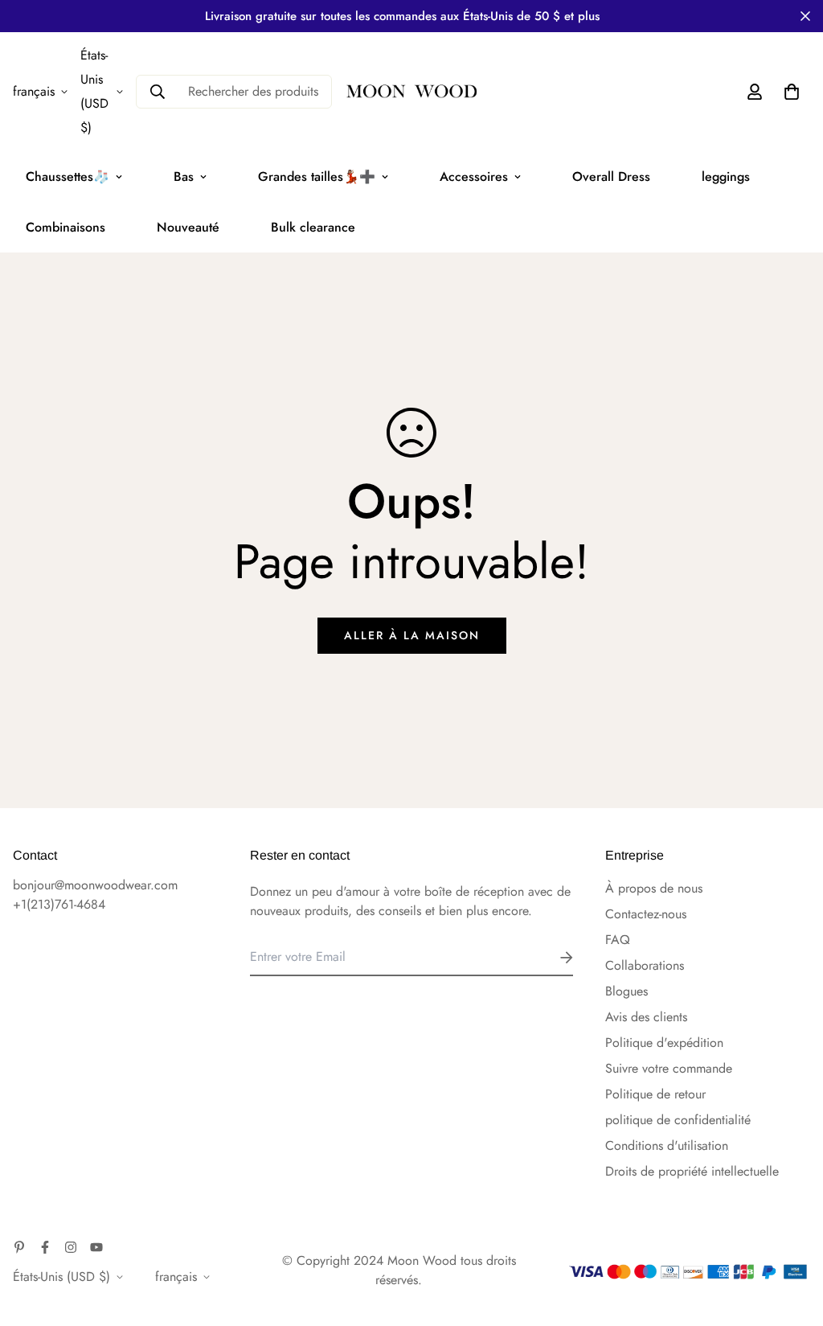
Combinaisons (65, 227)
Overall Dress (611, 176)
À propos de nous (653, 888)
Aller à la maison (412, 635)
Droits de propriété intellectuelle (692, 1171)
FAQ (617, 939)
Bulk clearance (313, 227)
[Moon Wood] (411, 92)
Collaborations (644, 965)
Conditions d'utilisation (666, 1145)
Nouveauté (188, 227)
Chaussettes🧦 (67, 176)
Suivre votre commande (668, 1068)
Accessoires (474, 176)
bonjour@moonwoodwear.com (95, 885)
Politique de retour (655, 1094)
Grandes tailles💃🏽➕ (316, 176)
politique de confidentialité (678, 1119)
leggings (726, 176)
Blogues (626, 991)
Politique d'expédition (664, 1042)
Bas (184, 176)
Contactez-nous (645, 914)
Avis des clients (646, 1017)
